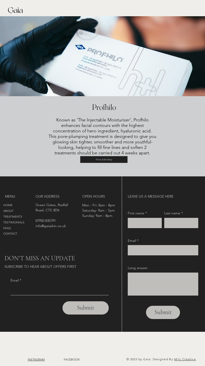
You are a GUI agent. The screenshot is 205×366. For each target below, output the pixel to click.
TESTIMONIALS (13, 222)
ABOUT (8, 211)
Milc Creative (185, 359)
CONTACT (10, 233)
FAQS (7, 228)
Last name (173, 213)
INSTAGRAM (36, 359)
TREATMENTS (12, 216)
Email (15, 280)
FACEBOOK (72, 359)
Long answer (138, 268)
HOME (7, 205)
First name (137, 213)
